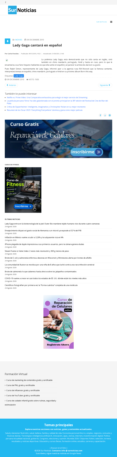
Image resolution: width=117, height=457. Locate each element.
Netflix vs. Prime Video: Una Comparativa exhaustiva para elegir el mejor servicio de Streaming (47, 97)
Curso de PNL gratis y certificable (20, 385)
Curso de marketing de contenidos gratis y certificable (29, 380)
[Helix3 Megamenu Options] (111, 22)
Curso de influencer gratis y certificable (23, 390)
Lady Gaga (18, 76)
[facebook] (5, 2)
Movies (18, 39)
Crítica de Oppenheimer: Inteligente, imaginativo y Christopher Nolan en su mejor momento (46, 107)
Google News (75, 453)
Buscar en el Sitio (58, 448)
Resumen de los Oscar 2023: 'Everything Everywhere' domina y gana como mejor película (44, 110)
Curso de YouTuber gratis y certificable (23, 395)
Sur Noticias (101, 22)
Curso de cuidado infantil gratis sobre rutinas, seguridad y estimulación (30, 402)
